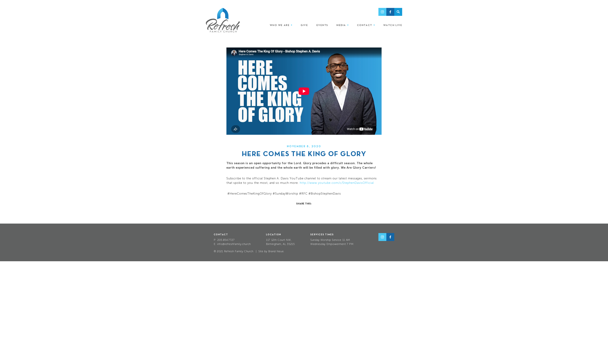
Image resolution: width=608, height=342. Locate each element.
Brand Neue (276, 251)
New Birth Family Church (223, 20)
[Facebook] (390, 12)
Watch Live (392, 25)
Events (322, 25)
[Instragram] (382, 12)
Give (304, 25)
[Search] (398, 12)
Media (341, 25)
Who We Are (280, 25)
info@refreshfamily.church (234, 244)
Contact (365, 25)
